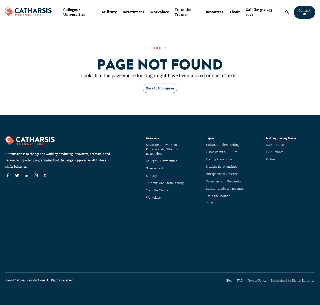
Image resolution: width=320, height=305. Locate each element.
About (234, 12)
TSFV (209, 203)
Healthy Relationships (221, 166)
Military (109, 12)
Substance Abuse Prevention (226, 188)
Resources (214, 12)
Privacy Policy (256, 280)
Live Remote (274, 152)
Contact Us (304, 12)
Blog (229, 280)
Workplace (159, 12)
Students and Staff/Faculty (165, 183)
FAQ (240, 280)
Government (133, 12)
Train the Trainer (183, 12)
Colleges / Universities (74, 12)
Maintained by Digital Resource (293, 280)
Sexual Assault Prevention (224, 181)
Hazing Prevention (219, 159)
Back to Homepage (160, 88)
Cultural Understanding (222, 145)
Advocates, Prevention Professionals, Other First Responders (163, 149)
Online (270, 159)
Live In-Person (276, 145)
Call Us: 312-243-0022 (259, 12)
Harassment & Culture (221, 152)
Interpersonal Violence (222, 174)
